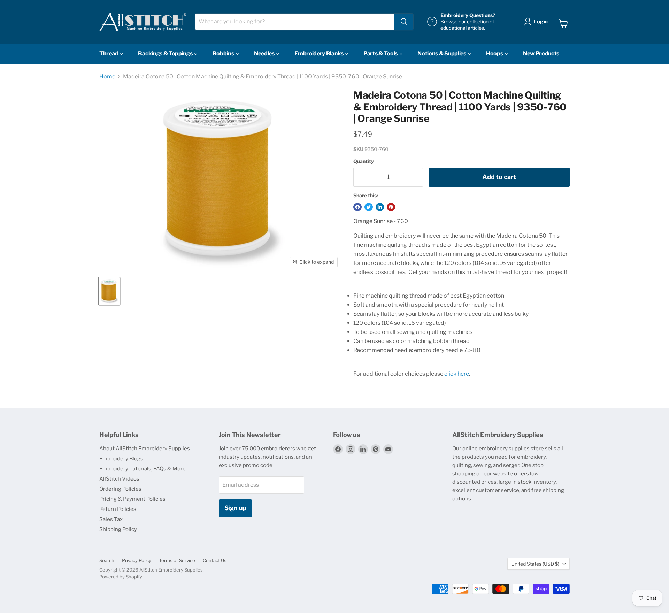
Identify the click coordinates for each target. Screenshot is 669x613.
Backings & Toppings (165, 53)
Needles (264, 53)
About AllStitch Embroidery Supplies (144, 448)
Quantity (363, 161)
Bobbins (224, 53)
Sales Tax (111, 519)
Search (106, 560)
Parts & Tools (381, 53)
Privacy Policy (136, 560)
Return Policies (117, 509)
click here (456, 373)
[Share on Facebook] (357, 207)
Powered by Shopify (120, 577)
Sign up (235, 508)
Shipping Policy (118, 529)
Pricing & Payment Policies (132, 499)
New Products (541, 53)
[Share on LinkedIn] (380, 207)
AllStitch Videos (119, 479)
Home (107, 77)
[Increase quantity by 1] (414, 177)
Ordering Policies (120, 489)
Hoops (495, 53)
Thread (109, 53)
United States (535, 564)
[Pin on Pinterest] (391, 207)
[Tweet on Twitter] (368, 207)
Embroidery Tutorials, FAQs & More (142, 469)
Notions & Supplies (442, 53)
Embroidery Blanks (319, 53)
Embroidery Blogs (121, 458)
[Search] (403, 22)
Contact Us (214, 560)
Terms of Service (177, 560)
